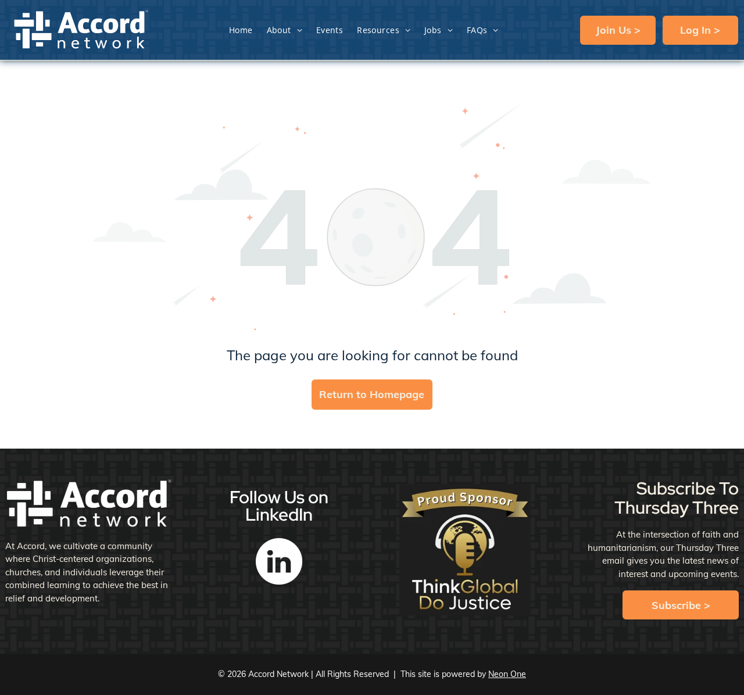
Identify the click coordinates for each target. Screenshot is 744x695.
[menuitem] (241, 30)
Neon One (507, 674)
